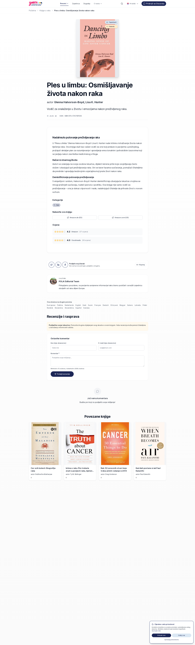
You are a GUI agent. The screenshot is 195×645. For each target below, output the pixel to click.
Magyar (122, 305)
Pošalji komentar (63, 374)
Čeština (60, 305)
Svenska (86, 308)
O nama (97, 4)
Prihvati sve (161, 635)
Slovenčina (59, 308)
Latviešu (138, 305)
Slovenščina (69, 308)
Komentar (55, 353)
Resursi (63, 3)
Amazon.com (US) (122, 217)
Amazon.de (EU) (76, 217)
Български (51, 305)
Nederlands (69, 305)
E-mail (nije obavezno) (107, 343)
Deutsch (106, 305)
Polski (145, 305)
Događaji (87, 4)
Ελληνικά (114, 305)
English (78, 305)
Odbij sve (181, 635)
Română (50, 308)
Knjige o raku (45, 10)
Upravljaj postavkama (171, 639)
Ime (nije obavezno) (58, 343)
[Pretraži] (122, 4)
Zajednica (76, 4)
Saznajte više (156, 631)
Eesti (84, 305)
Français (97, 305)
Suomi (90, 305)
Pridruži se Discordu (155, 3)
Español (78, 308)
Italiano (130, 305)
